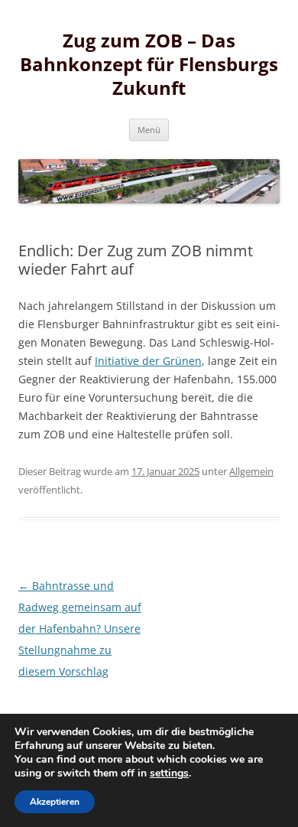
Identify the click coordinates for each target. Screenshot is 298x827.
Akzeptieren (54, 802)
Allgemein (251, 471)
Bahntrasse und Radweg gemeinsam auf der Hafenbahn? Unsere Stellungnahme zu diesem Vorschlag (79, 628)
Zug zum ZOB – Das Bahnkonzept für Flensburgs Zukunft (149, 64)
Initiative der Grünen (148, 360)
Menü (149, 129)
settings (169, 773)
